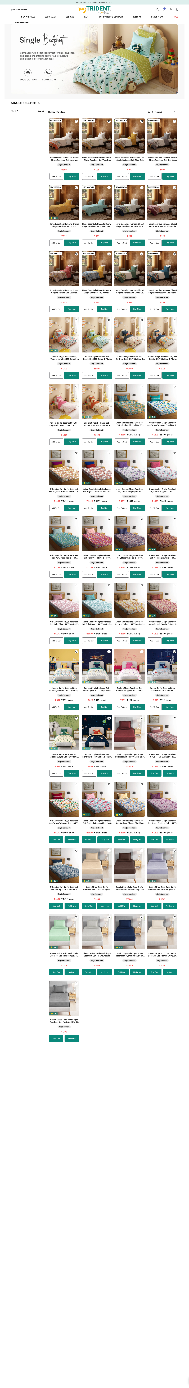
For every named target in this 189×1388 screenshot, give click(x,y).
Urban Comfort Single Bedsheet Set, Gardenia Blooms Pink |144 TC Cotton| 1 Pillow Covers (97, 821)
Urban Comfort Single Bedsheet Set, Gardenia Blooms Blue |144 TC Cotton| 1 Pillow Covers (129, 821)
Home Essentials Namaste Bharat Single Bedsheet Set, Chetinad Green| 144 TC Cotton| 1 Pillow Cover (129, 291)
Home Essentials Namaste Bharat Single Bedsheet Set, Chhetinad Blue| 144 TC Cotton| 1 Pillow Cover (162, 291)
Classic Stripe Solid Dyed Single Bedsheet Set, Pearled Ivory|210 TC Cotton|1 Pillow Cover (162, 954)
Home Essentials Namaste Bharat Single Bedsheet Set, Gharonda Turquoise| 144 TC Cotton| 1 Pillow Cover (129, 225)
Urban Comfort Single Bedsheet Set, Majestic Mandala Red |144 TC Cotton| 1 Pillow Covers (97, 490)
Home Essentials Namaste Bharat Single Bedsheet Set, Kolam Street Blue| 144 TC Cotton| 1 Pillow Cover (97, 225)
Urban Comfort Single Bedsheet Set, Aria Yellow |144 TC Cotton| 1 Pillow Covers (129, 622)
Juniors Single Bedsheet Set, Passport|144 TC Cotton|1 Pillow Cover (97, 689)
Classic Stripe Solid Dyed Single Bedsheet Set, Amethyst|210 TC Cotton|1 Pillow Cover (162, 888)
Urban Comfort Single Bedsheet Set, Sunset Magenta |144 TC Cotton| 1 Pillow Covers (162, 490)
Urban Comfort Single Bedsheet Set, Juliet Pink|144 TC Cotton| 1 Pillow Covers (64, 622)
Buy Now (72, 176)
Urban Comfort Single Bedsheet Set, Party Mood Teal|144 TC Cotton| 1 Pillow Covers (64, 556)
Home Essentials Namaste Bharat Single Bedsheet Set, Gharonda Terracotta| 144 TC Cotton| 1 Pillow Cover (162, 225)
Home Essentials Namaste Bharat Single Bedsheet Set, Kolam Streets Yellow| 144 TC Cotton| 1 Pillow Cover (64, 225)
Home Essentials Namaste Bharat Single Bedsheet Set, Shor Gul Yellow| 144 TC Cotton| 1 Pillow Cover (129, 158)
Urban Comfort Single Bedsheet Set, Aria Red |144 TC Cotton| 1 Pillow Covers (162, 622)
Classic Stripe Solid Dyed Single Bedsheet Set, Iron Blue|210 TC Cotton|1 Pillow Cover (129, 954)
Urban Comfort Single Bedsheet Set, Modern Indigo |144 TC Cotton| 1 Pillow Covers (129, 556)
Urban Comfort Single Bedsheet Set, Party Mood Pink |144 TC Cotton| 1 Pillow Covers (97, 556)
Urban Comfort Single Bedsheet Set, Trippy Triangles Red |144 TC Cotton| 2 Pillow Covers (64, 821)
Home (12, 23)
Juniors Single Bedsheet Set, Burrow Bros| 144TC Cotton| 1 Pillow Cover (97, 424)
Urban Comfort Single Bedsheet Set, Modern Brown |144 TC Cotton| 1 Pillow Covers (162, 556)
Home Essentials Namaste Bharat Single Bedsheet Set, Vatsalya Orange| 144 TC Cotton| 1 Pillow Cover (64, 158)
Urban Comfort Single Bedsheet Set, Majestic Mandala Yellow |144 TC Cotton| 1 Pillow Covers (64, 490)
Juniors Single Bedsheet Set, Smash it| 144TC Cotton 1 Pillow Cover (97, 357)
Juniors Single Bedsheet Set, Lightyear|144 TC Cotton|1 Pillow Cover (96, 755)
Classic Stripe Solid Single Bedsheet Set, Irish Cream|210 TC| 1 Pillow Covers (96, 888)
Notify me (170, 773)
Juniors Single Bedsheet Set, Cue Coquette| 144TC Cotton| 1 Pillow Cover (64, 424)
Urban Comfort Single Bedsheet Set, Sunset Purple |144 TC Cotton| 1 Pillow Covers (129, 490)
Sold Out (154, 773)
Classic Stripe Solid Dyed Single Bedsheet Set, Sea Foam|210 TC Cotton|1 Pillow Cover (64, 954)
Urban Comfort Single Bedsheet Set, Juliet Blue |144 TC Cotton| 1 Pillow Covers (96, 622)
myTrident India (94, 10)
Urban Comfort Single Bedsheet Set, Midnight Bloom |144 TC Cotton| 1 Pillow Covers (129, 423)
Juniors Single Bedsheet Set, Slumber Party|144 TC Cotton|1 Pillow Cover (129, 689)
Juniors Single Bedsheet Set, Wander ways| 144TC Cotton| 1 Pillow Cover (64, 357)
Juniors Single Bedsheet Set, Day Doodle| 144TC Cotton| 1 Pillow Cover (162, 357)
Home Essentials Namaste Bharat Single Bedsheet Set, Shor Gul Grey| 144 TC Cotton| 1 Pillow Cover (162, 158)
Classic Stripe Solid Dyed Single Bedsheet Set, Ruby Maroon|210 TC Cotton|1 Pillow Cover (129, 755)
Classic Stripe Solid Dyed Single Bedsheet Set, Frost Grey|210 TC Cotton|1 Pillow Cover (64, 1020)
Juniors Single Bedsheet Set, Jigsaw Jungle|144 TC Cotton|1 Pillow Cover (64, 755)
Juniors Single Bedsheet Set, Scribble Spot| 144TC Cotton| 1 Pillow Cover (129, 357)
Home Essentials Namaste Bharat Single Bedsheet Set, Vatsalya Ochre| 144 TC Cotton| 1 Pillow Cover (96, 158)
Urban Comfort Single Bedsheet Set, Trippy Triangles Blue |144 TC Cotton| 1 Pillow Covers (162, 423)
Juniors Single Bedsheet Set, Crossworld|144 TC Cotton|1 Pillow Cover (162, 689)
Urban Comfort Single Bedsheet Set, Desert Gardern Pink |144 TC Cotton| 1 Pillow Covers (162, 821)
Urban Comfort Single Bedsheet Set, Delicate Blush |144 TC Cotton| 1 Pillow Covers (162, 755)
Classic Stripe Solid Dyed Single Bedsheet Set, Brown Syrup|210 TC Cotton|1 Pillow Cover (129, 888)
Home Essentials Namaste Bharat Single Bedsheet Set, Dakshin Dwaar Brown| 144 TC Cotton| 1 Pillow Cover (64, 291)
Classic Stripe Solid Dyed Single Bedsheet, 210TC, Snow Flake (97, 954)
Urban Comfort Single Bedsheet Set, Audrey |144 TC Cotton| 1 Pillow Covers (64, 888)
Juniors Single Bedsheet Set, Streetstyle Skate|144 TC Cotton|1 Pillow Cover (64, 689)
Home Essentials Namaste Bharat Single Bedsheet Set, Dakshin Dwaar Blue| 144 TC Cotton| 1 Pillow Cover (96, 291)
